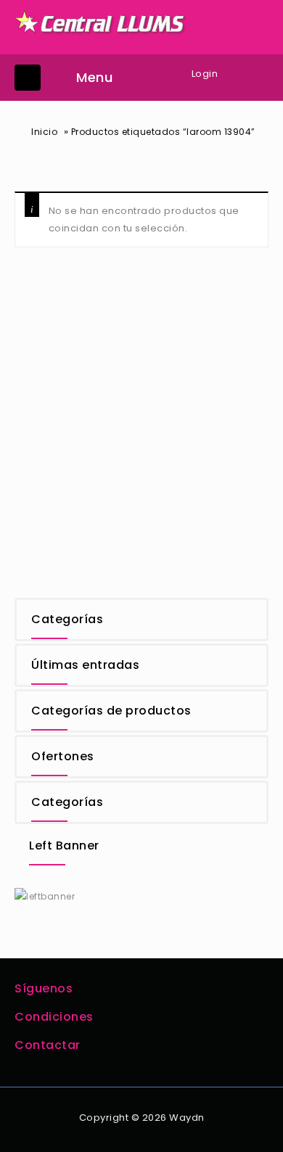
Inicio (44, 132)
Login (205, 74)
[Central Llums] (101, 22)
